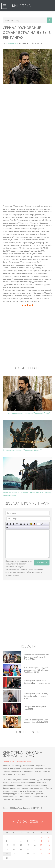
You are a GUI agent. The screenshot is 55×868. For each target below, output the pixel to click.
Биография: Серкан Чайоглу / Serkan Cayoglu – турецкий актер (36, 696)
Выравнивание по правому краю (27, 524)
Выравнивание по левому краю (21, 524)
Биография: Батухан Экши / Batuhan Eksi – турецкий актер (37, 682)
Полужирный (7, 524)
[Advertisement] (27, 114)
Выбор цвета (34, 524)
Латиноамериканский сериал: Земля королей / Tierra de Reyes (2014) (36, 657)
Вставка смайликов (31, 524)
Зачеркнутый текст (17, 524)
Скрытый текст (38, 524)
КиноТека (21, 5)
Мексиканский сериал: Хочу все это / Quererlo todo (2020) (36, 721)
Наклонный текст (10, 524)
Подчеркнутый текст (13, 524)
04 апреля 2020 (11, 43)
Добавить (42, 562)
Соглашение (8, 761)
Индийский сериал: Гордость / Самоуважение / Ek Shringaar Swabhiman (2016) (37, 670)
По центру (24, 524)
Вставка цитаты (41, 524)
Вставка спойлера (7, 527)
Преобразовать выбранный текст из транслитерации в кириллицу (45, 524)
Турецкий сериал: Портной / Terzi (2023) (35, 708)
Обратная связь (24, 761)
